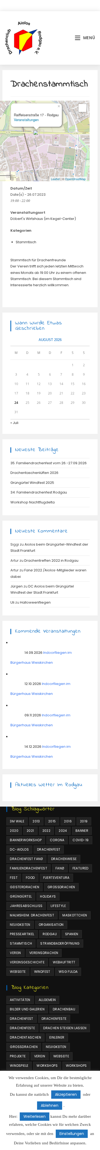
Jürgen (16, 586)
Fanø (59, 868)
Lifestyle (58, 906)
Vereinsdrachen (43, 953)
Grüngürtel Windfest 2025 (32, 482)
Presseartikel (22, 934)
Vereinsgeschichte (27, 962)
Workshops (47, 1065)
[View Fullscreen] (82, 108)
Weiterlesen (34, 1116)
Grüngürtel (21, 896)
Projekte (18, 1056)
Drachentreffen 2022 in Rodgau (51, 560)
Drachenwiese (64, 859)
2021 (30, 830)
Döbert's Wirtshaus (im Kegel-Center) (43, 218)
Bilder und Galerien (27, 1009)
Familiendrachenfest (28, 868)
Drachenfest (48, 849)
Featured (81, 868)
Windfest (42, 971)
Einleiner (57, 1037)
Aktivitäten (20, 999)
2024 (63, 830)
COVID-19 (81, 840)
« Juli (14, 422)
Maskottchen (74, 915)
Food (30, 877)
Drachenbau (64, 1009)
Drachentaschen (25, 1037)
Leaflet (55, 179)
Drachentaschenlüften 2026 (34, 472)
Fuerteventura (56, 877)
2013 (36, 821)
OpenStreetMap (75, 179)
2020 (14, 830)
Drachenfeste (54, 1018)
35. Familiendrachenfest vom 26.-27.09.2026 (48, 463)
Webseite (18, 971)
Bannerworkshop (26, 840)
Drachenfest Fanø (26, 859)
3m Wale (17, 821)
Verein (15, 953)
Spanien (71, 934)
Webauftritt (64, 962)
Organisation (51, 924)
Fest (14, 877)
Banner (81, 830)
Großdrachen (61, 887)
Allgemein (47, 999)
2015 (52, 821)
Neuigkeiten (20, 924)
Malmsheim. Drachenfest (32, 915)
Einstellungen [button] (71, 1133)
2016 (68, 821)
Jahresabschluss (26, 906)
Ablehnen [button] (49, 1105)
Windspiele (19, 1065)
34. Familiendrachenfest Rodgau (38, 492)
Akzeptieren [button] (66, 1094)
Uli (12, 602)
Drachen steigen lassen (64, 1028)
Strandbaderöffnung (59, 943)
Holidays (48, 896)
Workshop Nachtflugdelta (32, 502)
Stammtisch (26, 242)
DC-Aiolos (19, 849)
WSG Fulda (68, 971)
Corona (57, 840)
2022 (46, 830)
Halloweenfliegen (35, 602)
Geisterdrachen (24, 887)
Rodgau (50, 934)
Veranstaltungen (26, 119)
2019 (84, 821)
